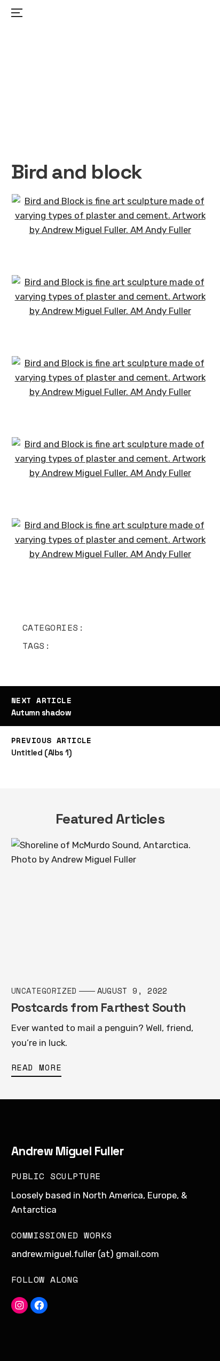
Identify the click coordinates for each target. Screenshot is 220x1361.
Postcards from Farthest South (98, 1008)
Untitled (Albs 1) (41, 752)
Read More (36, 1067)
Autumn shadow (41, 712)
